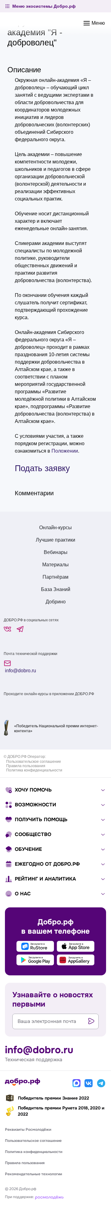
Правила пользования (25, 766)
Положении (64, 451)
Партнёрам (55, 577)
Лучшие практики (55, 540)
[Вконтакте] (89, 1083)
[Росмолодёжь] (49, 1196)
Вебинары (56, 552)
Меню (97, 23)
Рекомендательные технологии (33, 1174)
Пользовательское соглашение (33, 761)
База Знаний (55, 589)
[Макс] (76, 1083)
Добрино (56, 601)
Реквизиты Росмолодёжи (28, 1129)
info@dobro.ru (20, 670)
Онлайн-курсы (55, 527)
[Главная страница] (22, 1082)
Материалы (55, 564)
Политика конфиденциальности (34, 770)
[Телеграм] (101, 1083)
